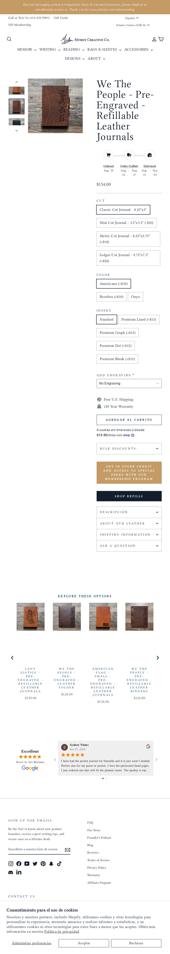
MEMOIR (25, 49)
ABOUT (95, 58)
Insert (104, 310)
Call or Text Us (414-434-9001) (29, 18)
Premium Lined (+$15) (138, 319)
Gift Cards (61, 18)
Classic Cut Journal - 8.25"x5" (123, 210)
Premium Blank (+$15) (117, 359)
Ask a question (118, 546)
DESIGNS (73, 58)
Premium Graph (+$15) (117, 333)
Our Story (94, 830)
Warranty (93, 875)
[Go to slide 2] (106, 778)
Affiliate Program (99, 883)
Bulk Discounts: (119, 448)
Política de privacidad (61, 931)
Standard (107, 319)
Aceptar (84, 943)
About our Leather (122, 523)
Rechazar (136, 943)
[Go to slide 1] (103, 778)
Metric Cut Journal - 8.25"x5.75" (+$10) (125, 239)
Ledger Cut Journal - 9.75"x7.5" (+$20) (124, 258)
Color (103, 275)
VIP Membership (19, 25)
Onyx (135, 297)
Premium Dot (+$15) (115, 346)
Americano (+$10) (114, 284)
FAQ (90, 822)
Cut (101, 201)
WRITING (48, 49)
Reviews (93, 852)
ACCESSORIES (137, 49)
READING (72, 49)
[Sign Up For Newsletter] (67, 850)
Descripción (114, 512)
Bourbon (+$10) (111, 297)
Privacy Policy (96, 867)
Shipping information (125, 534)
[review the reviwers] (148, 747)
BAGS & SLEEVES (102, 49)
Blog (90, 845)
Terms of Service (98, 860)
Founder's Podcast (99, 837)
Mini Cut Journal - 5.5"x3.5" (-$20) (126, 223)
